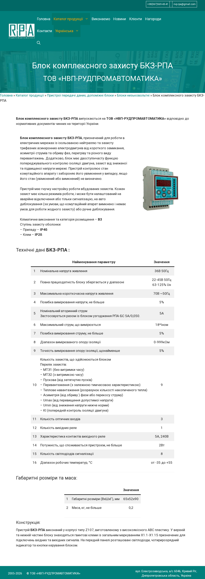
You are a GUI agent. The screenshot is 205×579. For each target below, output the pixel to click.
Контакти (44, 31)
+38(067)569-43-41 (157, 4)
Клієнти (135, 19)
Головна (43, 19)
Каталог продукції (68, 19)
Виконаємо (101, 19)
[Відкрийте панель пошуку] (38, 43)
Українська (64, 31)
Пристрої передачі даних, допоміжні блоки (80, 95)
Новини (119, 19)
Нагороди (153, 19)
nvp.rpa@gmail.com (185, 4)
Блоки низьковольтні (133, 95)
